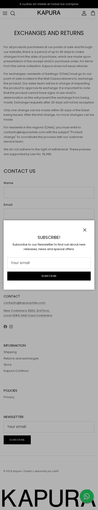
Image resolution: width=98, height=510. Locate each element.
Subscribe (49, 276)
